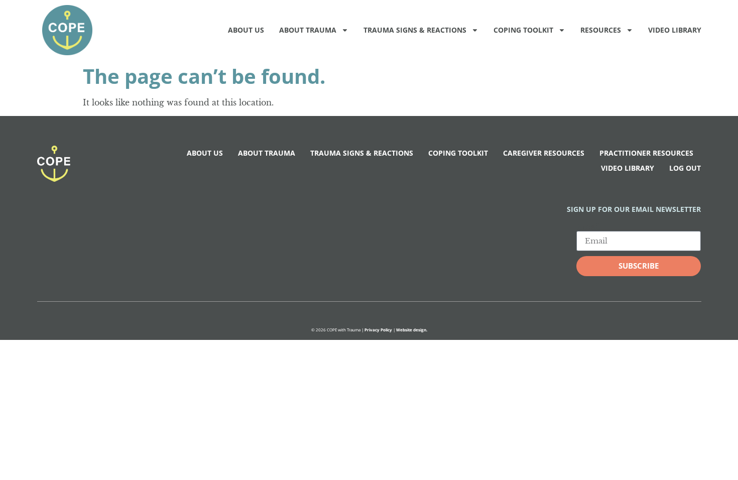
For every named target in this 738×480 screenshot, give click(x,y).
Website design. (411, 329)
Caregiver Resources (543, 153)
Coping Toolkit (523, 30)
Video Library (674, 30)
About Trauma (307, 30)
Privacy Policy (378, 329)
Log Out (685, 168)
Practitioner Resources (646, 153)
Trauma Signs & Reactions (414, 30)
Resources (600, 30)
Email (588, 227)
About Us (246, 30)
